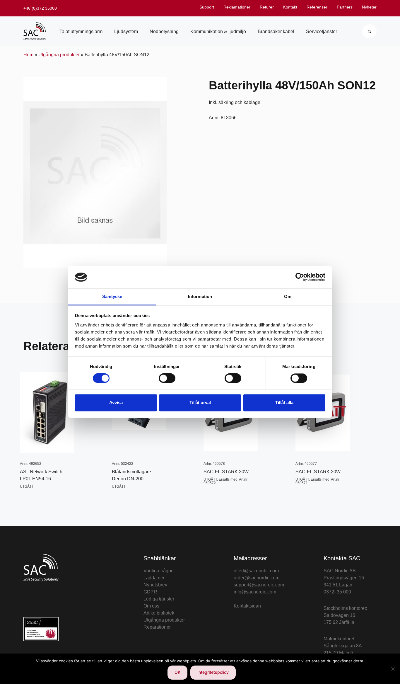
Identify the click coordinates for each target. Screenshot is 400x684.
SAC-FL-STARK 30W (226, 471)
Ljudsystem (126, 31)
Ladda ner (154, 577)
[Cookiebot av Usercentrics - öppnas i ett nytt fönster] (299, 277)
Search (369, 31)
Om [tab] (287, 296)
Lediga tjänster (158, 598)
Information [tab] (200, 296)
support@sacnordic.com (259, 584)
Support (206, 7)
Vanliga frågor (157, 570)
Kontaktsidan (247, 605)
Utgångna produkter (59, 54)
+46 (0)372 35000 (40, 8)
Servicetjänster (321, 31)
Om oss (151, 605)
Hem (28, 54)
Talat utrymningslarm (80, 31)
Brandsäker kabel (276, 31)
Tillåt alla (284, 402)
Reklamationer (236, 7)
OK (177, 672)
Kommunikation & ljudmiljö (218, 31)
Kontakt (290, 7)
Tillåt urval (200, 402)
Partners (345, 7)
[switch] (167, 378)
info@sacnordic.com (255, 591)
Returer (267, 7)
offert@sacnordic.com (256, 570)
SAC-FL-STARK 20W (318, 471)
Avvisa (116, 402)
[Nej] (393, 669)
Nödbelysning (164, 31)
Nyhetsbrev (155, 584)
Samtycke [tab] (112, 296)
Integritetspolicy (213, 672)
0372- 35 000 (337, 591)
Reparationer (157, 627)
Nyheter (369, 7)
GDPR (150, 591)
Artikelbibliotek (158, 612)
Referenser (317, 7)
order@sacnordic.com (256, 577)
